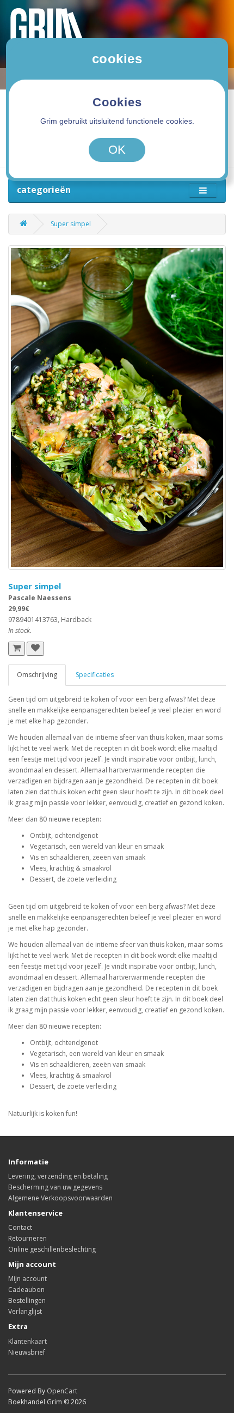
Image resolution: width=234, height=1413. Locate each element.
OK (117, 149)
